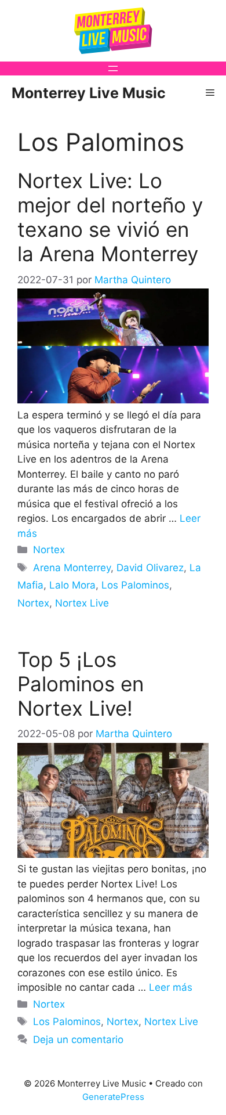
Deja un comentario (78, 1039)
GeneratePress (113, 1096)
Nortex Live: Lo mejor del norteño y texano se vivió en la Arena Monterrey (110, 217)
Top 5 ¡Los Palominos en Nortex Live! (80, 683)
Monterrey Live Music (89, 93)
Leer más (170, 987)
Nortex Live (82, 603)
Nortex (49, 549)
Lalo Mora (72, 585)
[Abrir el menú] (113, 68)
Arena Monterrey (72, 567)
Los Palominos (135, 585)
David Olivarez (150, 567)
